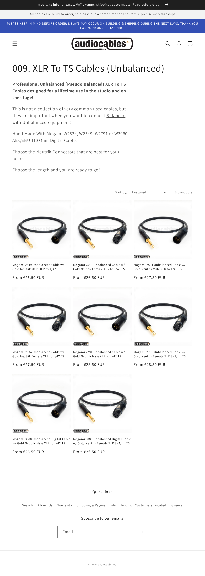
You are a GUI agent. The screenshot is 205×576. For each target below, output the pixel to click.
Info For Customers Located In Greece (152, 505)
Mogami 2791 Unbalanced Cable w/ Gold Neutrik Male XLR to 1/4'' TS (99, 354)
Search (27, 505)
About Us (45, 505)
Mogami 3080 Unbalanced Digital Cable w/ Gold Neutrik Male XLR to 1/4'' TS (41, 441)
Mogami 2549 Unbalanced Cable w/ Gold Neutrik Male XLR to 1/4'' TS (38, 267)
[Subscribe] (141, 532)
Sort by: (121, 192)
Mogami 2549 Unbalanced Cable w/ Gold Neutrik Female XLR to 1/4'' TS (99, 267)
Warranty (65, 505)
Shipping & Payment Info (96, 505)
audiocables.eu (107, 564)
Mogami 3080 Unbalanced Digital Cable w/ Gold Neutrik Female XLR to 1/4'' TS (102, 441)
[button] (15, 43)
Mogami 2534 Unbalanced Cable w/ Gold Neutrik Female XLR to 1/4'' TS (38, 354)
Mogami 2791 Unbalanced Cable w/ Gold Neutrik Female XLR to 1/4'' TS (160, 354)
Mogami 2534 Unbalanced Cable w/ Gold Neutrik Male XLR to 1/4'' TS (160, 267)
